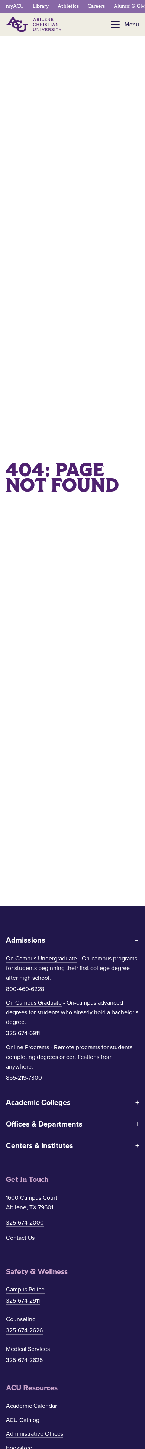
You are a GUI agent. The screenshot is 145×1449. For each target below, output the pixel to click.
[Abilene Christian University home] (34, 24)
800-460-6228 (25, 989)
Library (41, 6)
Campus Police (25, 1289)
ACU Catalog (22, 1420)
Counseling (21, 1319)
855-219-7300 (24, 1078)
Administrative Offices (34, 1433)
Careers (96, 6)
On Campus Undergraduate (41, 958)
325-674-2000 (25, 1222)
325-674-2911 (23, 1300)
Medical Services (28, 1349)
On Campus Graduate (34, 1002)
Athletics (68, 6)
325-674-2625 (24, 1360)
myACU (15, 6)
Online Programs (27, 1047)
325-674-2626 (24, 1330)
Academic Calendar (31, 1406)
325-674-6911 (23, 1033)
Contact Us (20, 1238)
